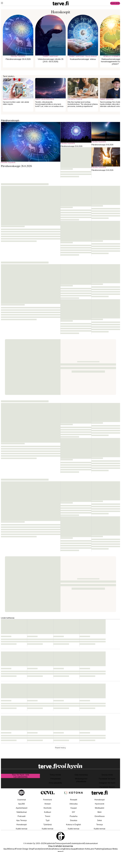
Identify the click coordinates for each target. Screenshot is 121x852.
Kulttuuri (47, 812)
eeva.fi (13, 849)
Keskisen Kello (83, 849)
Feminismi (47, 800)
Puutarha (73, 816)
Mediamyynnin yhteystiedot (81, 780)
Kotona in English (73, 825)
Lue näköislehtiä (20, 777)
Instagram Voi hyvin (107, 783)
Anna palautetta (55, 783)
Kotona (50, 849)
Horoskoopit (21, 825)
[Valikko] (2, 3)
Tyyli (48, 820)
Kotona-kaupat (70, 849)
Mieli (99, 812)
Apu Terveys (21, 820)
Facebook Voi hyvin (107, 779)
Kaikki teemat (21, 829)
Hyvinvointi (99, 804)
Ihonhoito (47, 808)
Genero (44, 849)
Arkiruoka (73, 804)
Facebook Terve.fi (107, 787)
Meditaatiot (99, 808)
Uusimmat (21, 800)
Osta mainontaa (81, 775)
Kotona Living (58, 849)
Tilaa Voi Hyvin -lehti (20, 775)
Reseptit (73, 800)
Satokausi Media (111, 849)
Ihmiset (48, 804)
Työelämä (47, 825)
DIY (73, 812)
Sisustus (73, 820)
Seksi (99, 820)
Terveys (99, 825)
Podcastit (21, 816)
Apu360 (21, 804)
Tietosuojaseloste (62, 843)
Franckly (37, 849)
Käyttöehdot (50, 843)
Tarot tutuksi (8, 76)
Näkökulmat (22, 812)
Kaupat (74, 808)
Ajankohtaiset (21, 808)
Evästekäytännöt (77, 843)
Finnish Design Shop (24, 849)
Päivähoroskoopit (10, 120)
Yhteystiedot (55, 779)
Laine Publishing (96, 849)
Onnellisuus (100, 816)
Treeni (47, 816)
